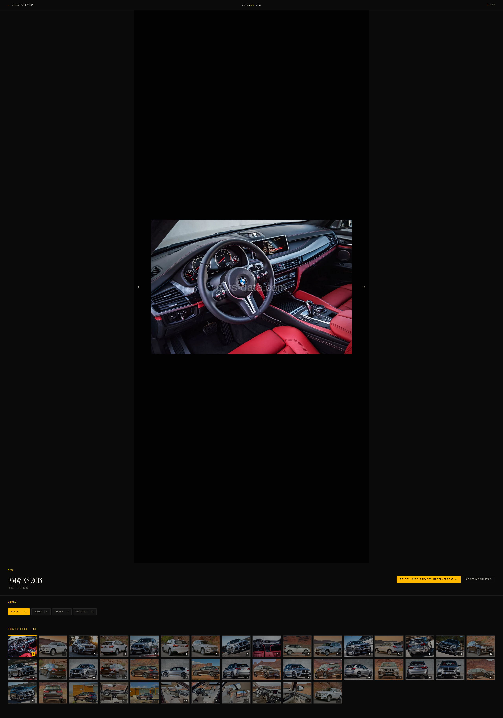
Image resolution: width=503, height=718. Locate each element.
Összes (19, 612)
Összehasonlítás (478, 579)
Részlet (84, 612)
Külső (41, 612)
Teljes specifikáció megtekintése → (428, 579)
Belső (62, 612)
